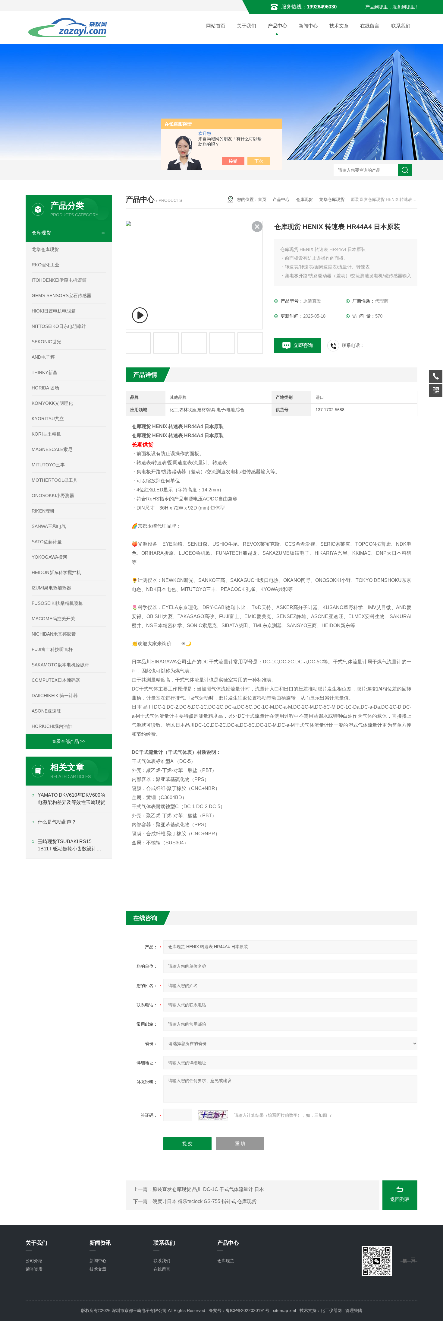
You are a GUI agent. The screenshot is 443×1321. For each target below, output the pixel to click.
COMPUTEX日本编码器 (56, 680)
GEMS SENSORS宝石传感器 (61, 295)
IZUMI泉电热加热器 (51, 587)
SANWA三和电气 (49, 526)
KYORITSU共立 (48, 418)
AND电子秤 (43, 357)
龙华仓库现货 (331, 199)
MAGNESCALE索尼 (52, 449)
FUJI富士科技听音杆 (52, 649)
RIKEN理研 (43, 510)
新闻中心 (308, 25)
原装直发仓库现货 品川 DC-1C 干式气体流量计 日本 (208, 1189)
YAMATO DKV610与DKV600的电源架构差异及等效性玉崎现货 (71, 798)
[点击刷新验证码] (213, 1115)
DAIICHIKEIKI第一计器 (55, 695)
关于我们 (246, 25)
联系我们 (400, 25)
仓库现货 (304, 199)
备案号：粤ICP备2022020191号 (239, 1310)
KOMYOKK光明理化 (52, 403)
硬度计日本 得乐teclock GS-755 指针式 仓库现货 (204, 1201)
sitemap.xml (284, 1310)
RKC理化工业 (45, 264)
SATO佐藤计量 (47, 541)
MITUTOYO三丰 (48, 464)
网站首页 (215, 25)
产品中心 (277, 25)
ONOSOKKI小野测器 (53, 495)
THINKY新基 (44, 372)
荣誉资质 (34, 1269)
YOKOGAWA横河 (49, 557)
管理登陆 (353, 1310)
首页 (262, 199)
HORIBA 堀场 (45, 387)
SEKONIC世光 (46, 341)
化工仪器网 (331, 1310)
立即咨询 (303, 345)
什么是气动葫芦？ (57, 821)
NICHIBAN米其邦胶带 (54, 634)
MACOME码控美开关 (53, 618)
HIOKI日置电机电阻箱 (54, 310)
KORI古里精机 (46, 434)
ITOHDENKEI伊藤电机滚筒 (59, 280)
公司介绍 (34, 1260)
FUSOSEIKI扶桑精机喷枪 (57, 603)
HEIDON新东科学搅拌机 (56, 572)
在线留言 (369, 25)
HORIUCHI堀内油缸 (52, 726)
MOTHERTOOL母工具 (54, 480)
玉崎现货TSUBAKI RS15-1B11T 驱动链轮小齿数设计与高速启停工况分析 (69, 846)
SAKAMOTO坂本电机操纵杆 (60, 664)
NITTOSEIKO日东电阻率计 (59, 326)
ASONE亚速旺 (46, 710)
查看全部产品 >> (69, 741)
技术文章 (339, 25)
